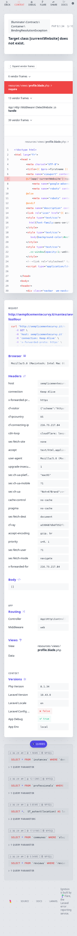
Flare (67, 896)
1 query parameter (22, 767)
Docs (39, 901)
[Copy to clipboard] (64, 326)
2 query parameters (23, 819)
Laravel (53, 901)
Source (25, 901)
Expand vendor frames (23, 66)
